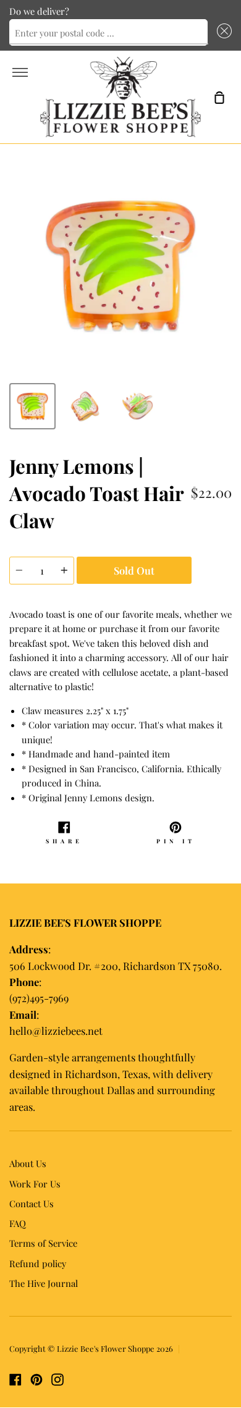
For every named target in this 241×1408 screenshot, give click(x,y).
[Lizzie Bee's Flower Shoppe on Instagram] (57, 1379)
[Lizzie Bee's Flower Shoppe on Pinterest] (36, 1379)
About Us (27, 1163)
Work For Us (35, 1184)
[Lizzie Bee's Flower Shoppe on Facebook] (15, 1379)
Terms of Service (43, 1243)
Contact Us (31, 1203)
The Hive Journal (43, 1283)
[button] (222, 32)
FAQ (17, 1223)
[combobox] (108, 32)
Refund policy (37, 1263)
